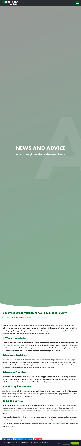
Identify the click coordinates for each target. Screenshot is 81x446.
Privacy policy (58, 443)
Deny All (67, 443)
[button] (77, 3)
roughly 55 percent (65, 331)
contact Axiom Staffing (59, 423)
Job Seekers (22, 318)
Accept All (75, 443)
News (29, 318)
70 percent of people (19, 345)
